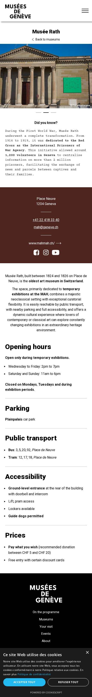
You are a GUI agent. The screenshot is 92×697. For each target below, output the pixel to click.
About (46, 641)
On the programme (46, 612)
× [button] (87, 652)
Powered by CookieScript (46, 692)
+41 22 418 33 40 (46, 220)
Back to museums (47, 39)
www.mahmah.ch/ (42, 243)
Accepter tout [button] (24, 682)
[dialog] (46, 672)
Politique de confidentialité (34, 674)
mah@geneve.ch (46, 227)
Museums (46, 619)
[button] (38, 112)
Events (46, 634)
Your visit (46, 627)
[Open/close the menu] (85, 11)
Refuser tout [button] (68, 682)
